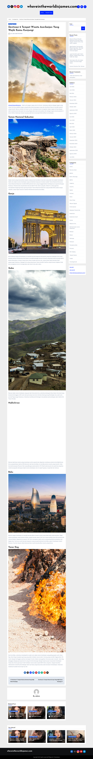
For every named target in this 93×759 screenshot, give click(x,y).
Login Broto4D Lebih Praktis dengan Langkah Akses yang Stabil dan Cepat (77, 55)
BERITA (71, 173)
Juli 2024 (72, 157)
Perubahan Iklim (73, 245)
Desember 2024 (73, 140)
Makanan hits (73, 223)
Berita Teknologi (73, 176)
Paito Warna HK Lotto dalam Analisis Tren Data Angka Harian (76, 62)
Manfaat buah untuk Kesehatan (75, 227)
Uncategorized (12, 23)
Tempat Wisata (73, 255)
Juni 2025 (72, 120)
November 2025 (73, 103)
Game (71, 196)
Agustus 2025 (73, 113)
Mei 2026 (72, 93)
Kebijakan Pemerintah (75, 210)
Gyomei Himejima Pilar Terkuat (77, 66)
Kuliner (71, 220)
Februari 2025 (73, 133)
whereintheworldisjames (14, 105)
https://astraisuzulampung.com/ (77, 272)
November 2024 (73, 143)
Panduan (72, 241)
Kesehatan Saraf (74, 216)
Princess (72, 248)
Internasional (73, 206)
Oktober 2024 (73, 147)
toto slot (72, 267)
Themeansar (57, 757)
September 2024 (74, 150)
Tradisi (71, 258)
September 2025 (74, 110)
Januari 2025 (73, 137)
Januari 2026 (73, 100)
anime (71, 166)
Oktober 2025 (73, 106)
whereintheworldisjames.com (52, 7)
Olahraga (72, 238)
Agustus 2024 (73, 153)
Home (42, 12)
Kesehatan (72, 213)
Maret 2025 (72, 130)
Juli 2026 (72, 86)
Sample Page (49, 12)
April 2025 (72, 127)
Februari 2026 (73, 96)
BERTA (71, 180)
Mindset (71, 231)
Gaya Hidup (72, 200)
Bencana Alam (73, 170)
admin (13, 33)
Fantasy (72, 193)
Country (72, 186)
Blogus (50, 757)
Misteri (71, 235)
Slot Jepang (72, 251)
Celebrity (72, 183)
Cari (71, 24)
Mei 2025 (72, 123)
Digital (71, 190)
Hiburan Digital (73, 203)
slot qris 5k (72, 270)
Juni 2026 (72, 90)
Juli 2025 (72, 116)
